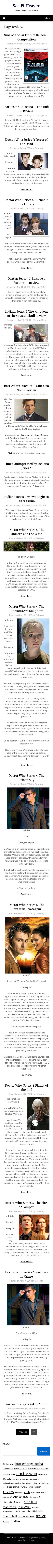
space (43, 1492)
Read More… (26, 189)
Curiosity (45, 1468)
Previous (23, 1432)
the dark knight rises (35, 1511)
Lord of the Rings (41, 1483)
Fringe (22, 1479)
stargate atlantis (19, 1496)
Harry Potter (34, 1479)
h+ (27, 1479)
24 (4, 1464)
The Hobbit (10, 1516)
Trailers (6, 1522)
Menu (47, 18)
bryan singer (8, 1468)
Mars (9, 1486)
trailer (41, 1516)
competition (34, 1468)
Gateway (39, 148)
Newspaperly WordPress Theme (32, 1538)
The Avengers (8, 1511)
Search (7, 1444)
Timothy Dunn (39, 320)
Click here (12, 453)
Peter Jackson (34, 1486)
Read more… (26, 375)
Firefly (16, 1479)
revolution (18, 1492)
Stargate (6, 1497)
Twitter (15, 1521)
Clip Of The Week (20, 1468)
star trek (30, 1502)
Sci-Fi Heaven (27, 6)
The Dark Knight (21, 1511)
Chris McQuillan (39, 43)
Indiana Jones (8, 1483)
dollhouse (42, 1474)
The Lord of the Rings (26, 1516)
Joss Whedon (27, 1483)
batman (10, 1464)
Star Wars (24, 1507)
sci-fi (27, 1492)
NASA (24, 1486)
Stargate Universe (13, 1502)
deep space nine (9, 1474)
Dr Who (7, 1479)
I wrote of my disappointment (34, 435)
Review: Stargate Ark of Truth (26, 1404)
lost (4, 1487)
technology (35, 1507)
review (8, 1491)
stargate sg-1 (35, 1497)
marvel (16, 1486)
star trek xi (10, 1507)
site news (35, 1492)
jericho (18, 1483)
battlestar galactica (29, 1464)
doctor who (26, 1473)
